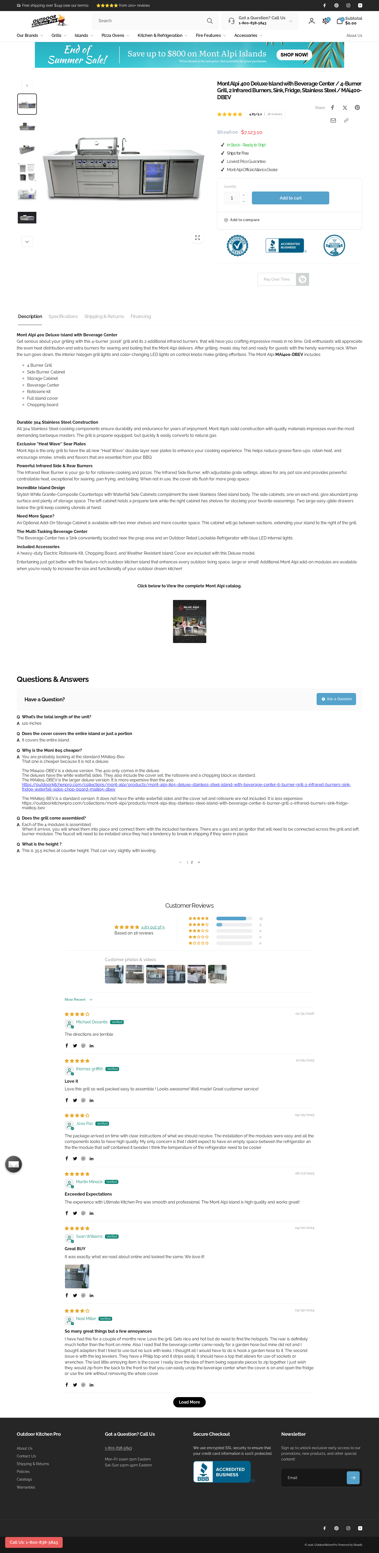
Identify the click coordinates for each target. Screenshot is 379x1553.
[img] (77, 1014)
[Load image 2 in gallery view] (27, 127)
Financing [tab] (141, 316)
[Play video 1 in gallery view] (27, 195)
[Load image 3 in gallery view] (27, 149)
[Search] (210, 21)
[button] (349, 20)
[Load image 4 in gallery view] (27, 172)
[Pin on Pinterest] (357, 107)
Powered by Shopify (350, 1544)
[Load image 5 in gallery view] (27, 217)
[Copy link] (346, 120)
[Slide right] (27, 241)
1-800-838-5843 (118, 1448)
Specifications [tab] (63, 316)
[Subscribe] (353, 1477)
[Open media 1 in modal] (123, 163)
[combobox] (155, 21)
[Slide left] (27, 85)
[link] (52, 5)
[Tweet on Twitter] (345, 107)
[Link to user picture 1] (77, 1276)
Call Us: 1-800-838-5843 (34, 1542)
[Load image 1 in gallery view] (27, 104)
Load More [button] (189, 1402)
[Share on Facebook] (332, 107)
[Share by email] (333, 120)
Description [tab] (30, 316)
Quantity (230, 186)
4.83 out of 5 (153, 927)
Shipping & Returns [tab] (104, 316)
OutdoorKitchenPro (326, 1544)
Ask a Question (339, 699)
